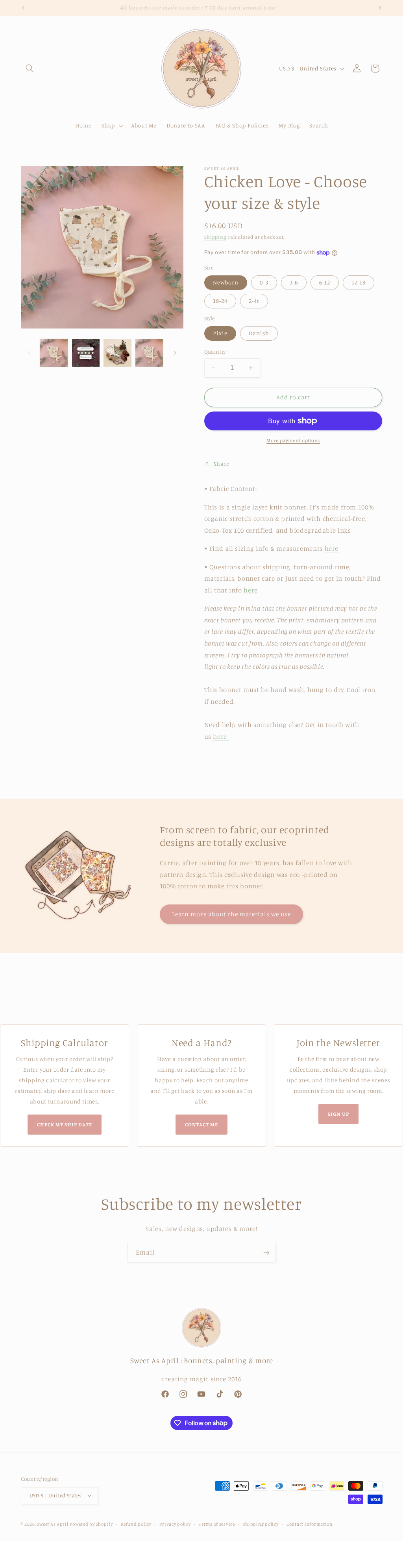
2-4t (254, 300)
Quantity (215, 352)
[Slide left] (29, 353)
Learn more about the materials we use (231, 914)
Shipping (215, 237)
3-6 (294, 282)
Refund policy (136, 1524)
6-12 (324, 282)
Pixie (220, 333)
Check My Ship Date (64, 1124)
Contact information (310, 1524)
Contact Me (201, 1124)
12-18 (358, 282)
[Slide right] (174, 353)
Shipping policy (260, 1524)
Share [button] (221, 463)
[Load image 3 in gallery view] (86, 353)
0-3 (264, 282)
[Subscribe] (266, 1252)
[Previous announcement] (23, 8)
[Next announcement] (379, 8)
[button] (30, 68)
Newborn (225, 282)
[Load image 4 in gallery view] (117, 353)
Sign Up (338, 1114)
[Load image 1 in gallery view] (54, 353)
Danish (259, 333)
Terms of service (217, 1524)
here (332, 548)
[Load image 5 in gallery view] (149, 353)
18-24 (220, 300)
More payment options (293, 440)
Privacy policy (174, 1524)
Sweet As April (52, 1524)
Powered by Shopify (91, 1524)
